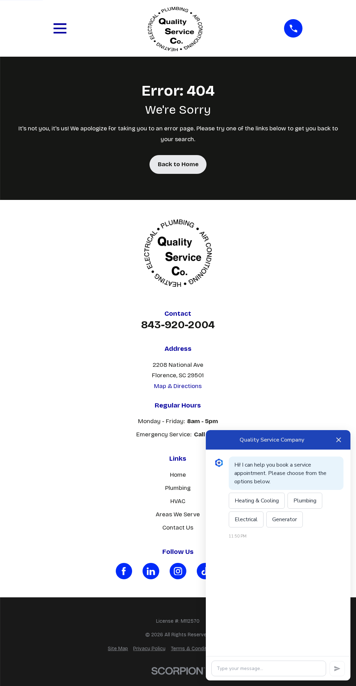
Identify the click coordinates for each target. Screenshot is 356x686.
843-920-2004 (178, 325)
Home (178, 474)
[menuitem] (118, 648)
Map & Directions (178, 386)
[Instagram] (178, 571)
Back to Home (178, 164)
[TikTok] (205, 571)
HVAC (177, 501)
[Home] (175, 28)
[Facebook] (124, 571)
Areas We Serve (178, 514)
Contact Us (177, 527)
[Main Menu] (60, 28)
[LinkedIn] (151, 571)
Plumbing (178, 488)
